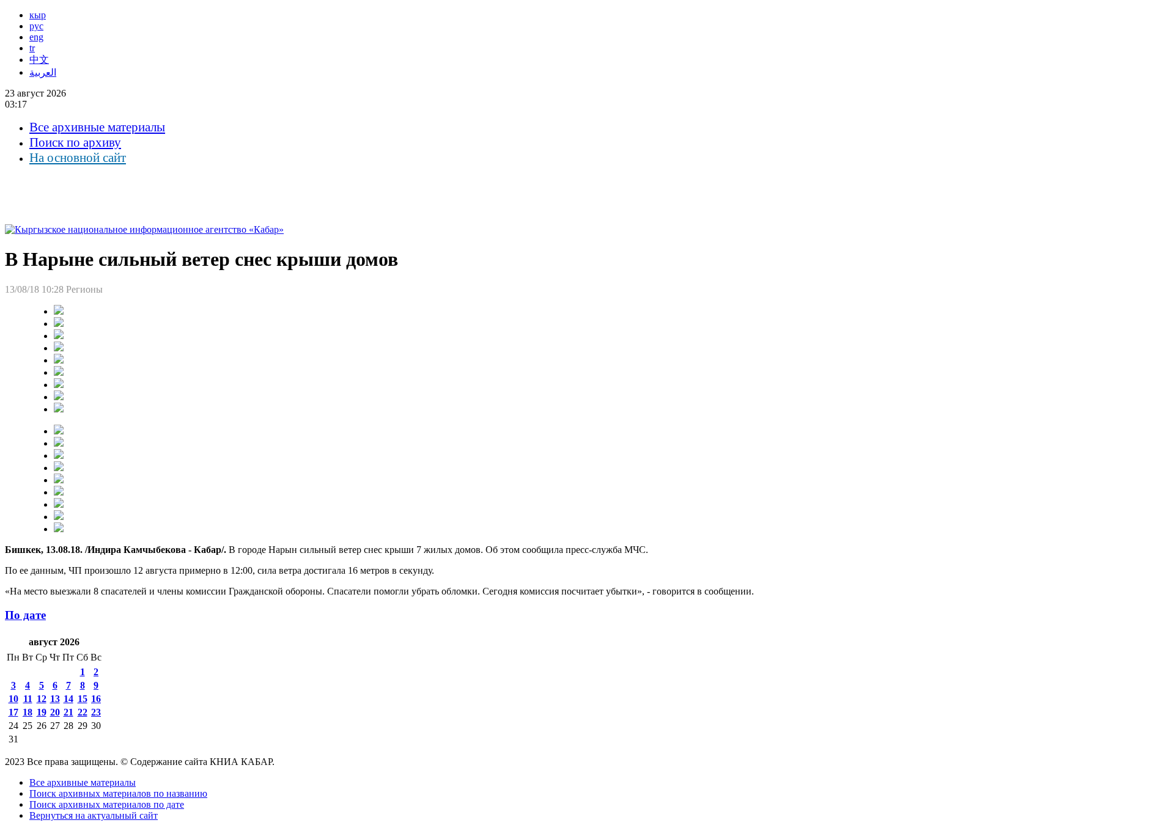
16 (96, 699)
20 (55, 712)
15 (82, 699)
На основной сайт (77, 157)
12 (41, 699)
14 (68, 699)
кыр (37, 15)
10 (13, 699)
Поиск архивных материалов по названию (118, 793)
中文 (39, 59)
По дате (25, 615)
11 (27, 699)
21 (68, 712)
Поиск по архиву (75, 142)
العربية (42, 72)
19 (41, 712)
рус (36, 26)
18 (27, 712)
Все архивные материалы (97, 127)
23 (96, 712)
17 (13, 712)
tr (32, 48)
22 (82, 712)
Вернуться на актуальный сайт (93, 815)
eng (36, 37)
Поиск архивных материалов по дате (106, 804)
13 (55, 699)
